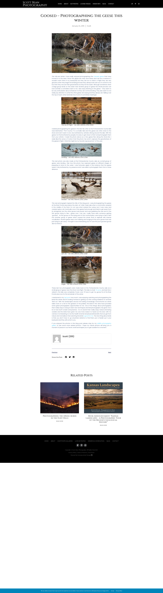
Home (60, 4)
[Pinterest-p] (135, 3)
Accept (112, 590)
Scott (65, 336)
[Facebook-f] (132, 3)
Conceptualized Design (84, 455)
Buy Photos (74, 4)
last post (67, 297)
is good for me (88, 316)
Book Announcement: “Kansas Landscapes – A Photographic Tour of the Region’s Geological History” (103, 419)
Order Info (96, 4)
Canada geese (99, 76)
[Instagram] (139, 3)
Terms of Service (82, 452)
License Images (85, 4)
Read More (59, 421)
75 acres (98, 290)
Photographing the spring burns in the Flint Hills (59, 417)
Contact (111, 4)
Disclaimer (91, 452)
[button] (66, 357)
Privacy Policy (72, 452)
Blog (104, 4)
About (66, 4)
